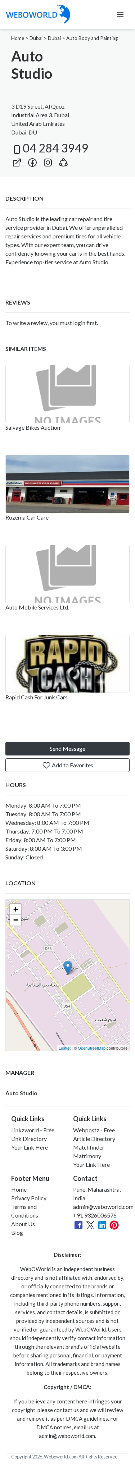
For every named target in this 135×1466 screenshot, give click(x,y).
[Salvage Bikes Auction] (67, 394)
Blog (17, 1232)
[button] (63, 160)
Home (17, 38)
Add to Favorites (72, 765)
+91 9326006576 (95, 1215)
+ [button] (15, 909)
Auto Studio (21, 1093)
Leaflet (65, 1048)
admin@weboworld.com (103, 1206)
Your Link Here (29, 1147)
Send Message (67, 748)
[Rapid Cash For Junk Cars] (67, 664)
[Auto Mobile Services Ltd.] (67, 574)
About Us (23, 1223)
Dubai (36, 38)
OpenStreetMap (91, 1048)
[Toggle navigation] (120, 14)
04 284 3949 (56, 148)
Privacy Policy (28, 1198)
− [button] (15, 919)
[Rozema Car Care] (67, 484)
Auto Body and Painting (92, 38)
